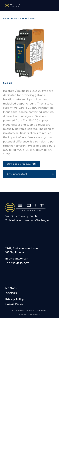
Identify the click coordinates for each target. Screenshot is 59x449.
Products (15, 18)
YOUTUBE (11, 292)
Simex (24, 18)
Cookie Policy (14, 304)
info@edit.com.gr (16, 258)
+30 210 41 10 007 (17, 263)
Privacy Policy (14, 299)
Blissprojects (35, 314)
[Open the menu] (50, 5)
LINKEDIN (11, 288)
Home (6, 18)
